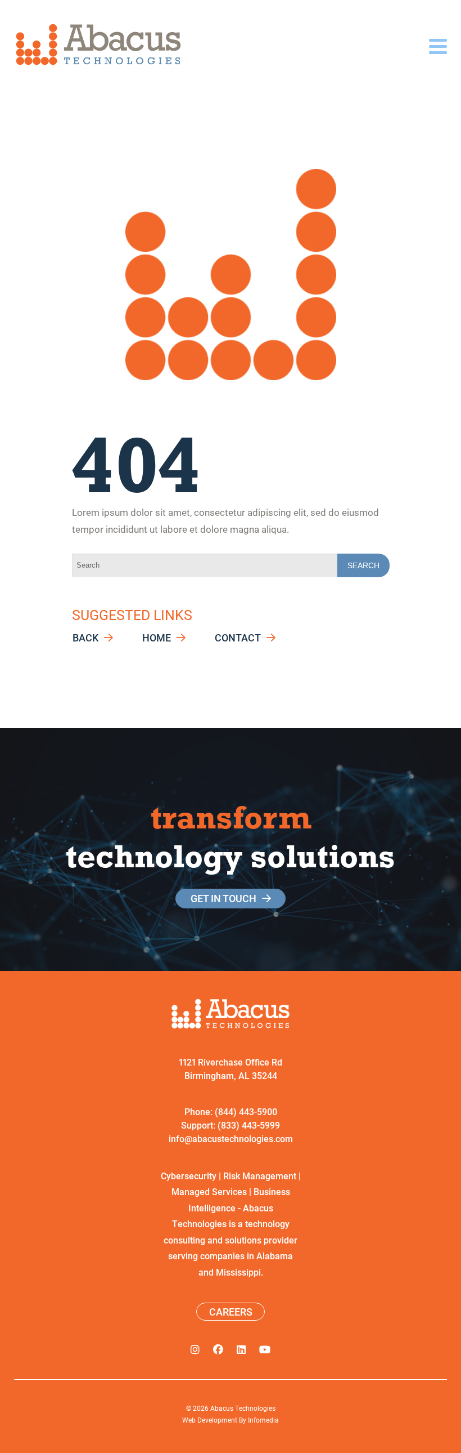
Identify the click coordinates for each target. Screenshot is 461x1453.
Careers (230, 1311)
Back (85, 638)
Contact (238, 638)
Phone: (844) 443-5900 (230, 1111)
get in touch (223, 898)
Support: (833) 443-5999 (230, 1125)
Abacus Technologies (242, 1407)
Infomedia (263, 1419)
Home (156, 638)
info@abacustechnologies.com (231, 1138)
